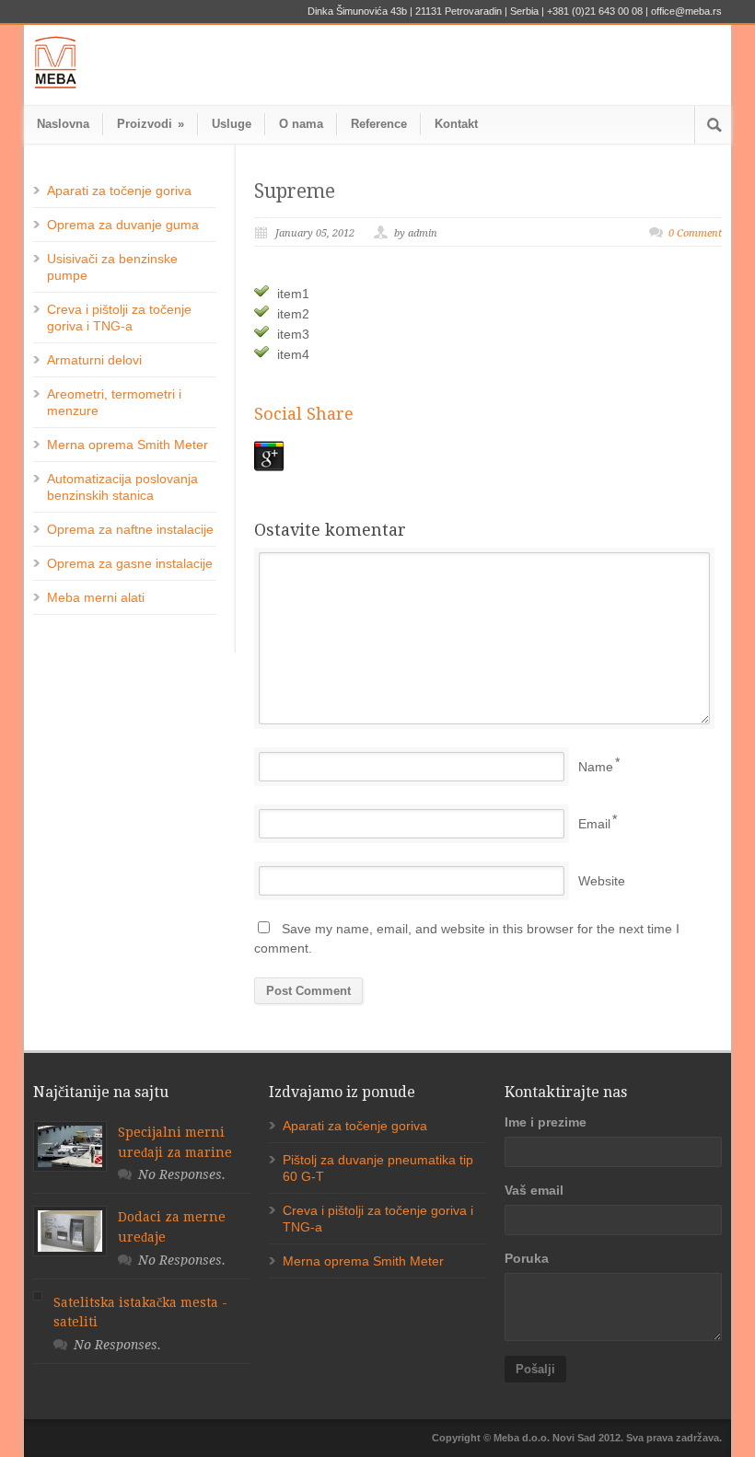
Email (594, 823)
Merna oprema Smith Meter (127, 444)
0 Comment (695, 233)
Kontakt (456, 124)
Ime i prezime (546, 1122)
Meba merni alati (96, 597)
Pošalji (535, 1369)
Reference (379, 124)
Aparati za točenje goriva (119, 190)
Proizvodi (150, 124)
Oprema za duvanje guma (123, 224)
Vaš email (534, 1190)
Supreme (294, 190)
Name (595, 766)
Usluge (231, 124)
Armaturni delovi (94, 360)
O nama (301, 124)
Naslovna (63, 124)
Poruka (527, 1258)
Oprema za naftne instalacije (130, 529)
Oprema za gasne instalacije (130, 563)
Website (601, 880)
